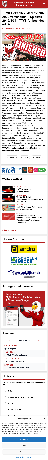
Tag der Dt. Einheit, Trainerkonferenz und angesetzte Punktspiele (29, 199)
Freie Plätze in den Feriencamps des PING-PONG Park (29, 208)
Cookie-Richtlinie (19, 457)
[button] (45, 419)
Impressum (30, 457)
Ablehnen (24, 446)
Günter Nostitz (11, 28)
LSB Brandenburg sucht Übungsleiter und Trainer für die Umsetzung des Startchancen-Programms (29, 218)
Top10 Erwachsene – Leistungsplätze (24, 190)
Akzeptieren (24, 440)
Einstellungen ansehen (24, 452)
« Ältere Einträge (9, 230)
